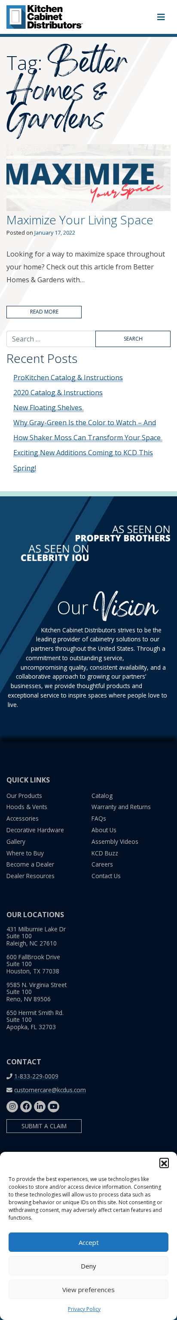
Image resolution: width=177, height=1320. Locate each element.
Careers (102, 864)
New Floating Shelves (48, 407)
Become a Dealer (30, 864)
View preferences (88, 1289)
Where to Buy (25, 853)
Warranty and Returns (121, 807)
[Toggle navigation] (161, 17)
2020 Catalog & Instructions (58, 392)
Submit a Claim (44, 1126)
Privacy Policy (84, 1309)
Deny (88, 1266)
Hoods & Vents (26, 807)
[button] (164, 1162)
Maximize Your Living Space (79, 219)
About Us (104, 830)
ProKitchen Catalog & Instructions (68, 377)
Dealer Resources (30, 876)
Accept (89, 1242)
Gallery (15, 841)
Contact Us (106, 876)
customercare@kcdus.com (50, 1090)
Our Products (24, 795)
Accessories (22, 818)
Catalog (102, 795)
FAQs (99, 818)
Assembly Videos (115, 841)
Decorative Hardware (35, 830)
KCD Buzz (105, 853)
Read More (44, 311)
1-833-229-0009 (36, 1076)
